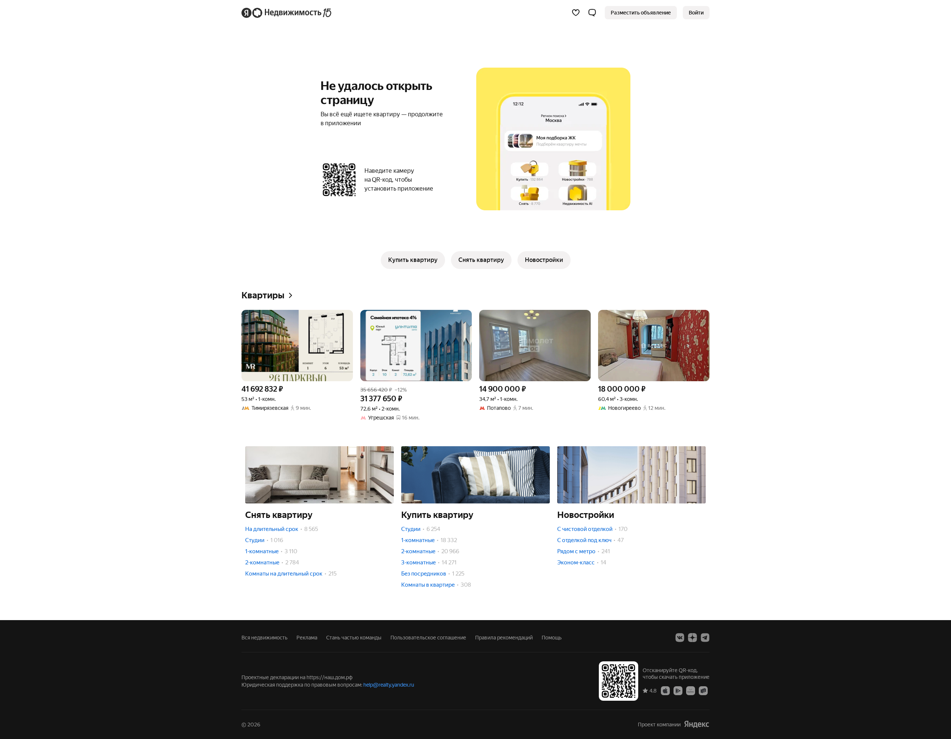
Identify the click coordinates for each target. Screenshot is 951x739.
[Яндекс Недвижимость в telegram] (705, 637)
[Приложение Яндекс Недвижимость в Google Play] (678, 690)
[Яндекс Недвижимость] (286, 12)
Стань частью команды (354, 638)
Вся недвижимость (264, 638)
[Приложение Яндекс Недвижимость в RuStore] (703, 690)
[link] (696, 12)
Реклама (306, 638)
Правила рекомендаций (504, 638)
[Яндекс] (697, 724)
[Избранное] (575, 12)
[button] (592, 12)
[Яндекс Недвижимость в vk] (679, 637)
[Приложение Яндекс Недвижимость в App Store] (665, 690)
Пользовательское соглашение (428, 638)
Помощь (552, 638)
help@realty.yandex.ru (388, 685)
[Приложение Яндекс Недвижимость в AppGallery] (690, 690)
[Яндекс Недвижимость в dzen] (692, 637)
